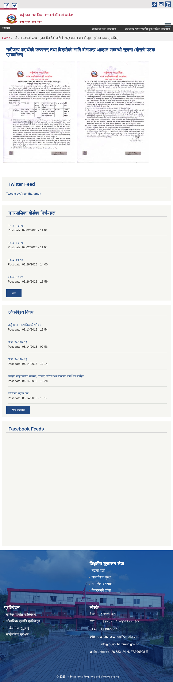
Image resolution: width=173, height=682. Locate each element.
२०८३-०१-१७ (15, 259)
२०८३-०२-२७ (15, 225)
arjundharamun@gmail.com (119, 636)
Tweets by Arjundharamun (23, 193)
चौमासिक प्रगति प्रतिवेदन (23, 621)
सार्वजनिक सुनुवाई (17, 628)
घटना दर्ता (98, 571)
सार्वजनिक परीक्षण (17, 635)
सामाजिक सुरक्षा (101, 577)
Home (6, 38)
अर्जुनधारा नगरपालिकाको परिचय (24, 325)
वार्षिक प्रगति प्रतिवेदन (21, 615)
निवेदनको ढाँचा (101, 590)
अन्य (14, 293)
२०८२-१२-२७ (15, 277)
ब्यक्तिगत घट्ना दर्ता (18, 393)
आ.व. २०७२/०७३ (17, 342)
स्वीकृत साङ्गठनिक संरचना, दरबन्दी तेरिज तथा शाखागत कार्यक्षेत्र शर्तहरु (46, 376)
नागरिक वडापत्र (102, 584)
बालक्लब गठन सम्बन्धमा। (98, 29)
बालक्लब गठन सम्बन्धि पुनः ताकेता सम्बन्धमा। (141, 29)
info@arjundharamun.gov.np (120, 644)
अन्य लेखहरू (18, 410)
